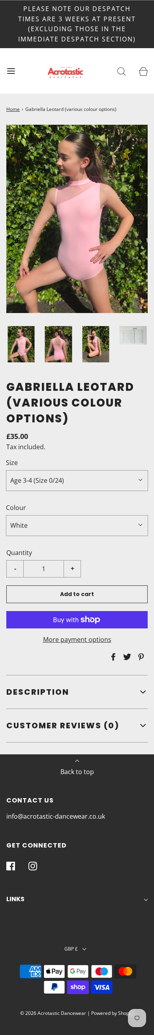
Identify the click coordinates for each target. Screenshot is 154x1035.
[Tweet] (126, 657)
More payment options (77, 639)
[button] (21, 344)
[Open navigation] (11, 71)
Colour (16, 507)
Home (13, 109)
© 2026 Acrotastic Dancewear (53, 1013)
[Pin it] (140, 657)
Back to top (77, 771)
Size (12, 462)
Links (15, 899)
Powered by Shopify (112, 1013)
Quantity (19, 552)
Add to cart (77, 594)
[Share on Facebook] (112, 657)
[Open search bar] (121, 71)
